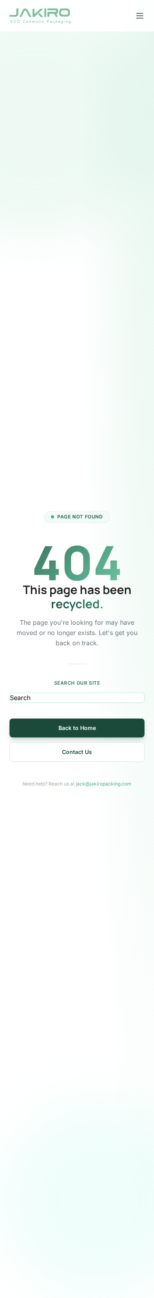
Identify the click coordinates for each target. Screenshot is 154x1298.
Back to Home (77, 727)
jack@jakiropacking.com (103, 784)
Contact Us (77, 751)
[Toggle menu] (140, 16)
